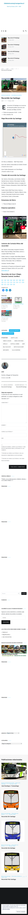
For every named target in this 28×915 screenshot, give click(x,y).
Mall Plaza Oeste (7, 346)
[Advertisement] (14, 18)
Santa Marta (6, 350)
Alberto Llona (14, 337)
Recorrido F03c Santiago (8, 879)
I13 (11, 282)
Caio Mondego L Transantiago (10, 786)
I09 (23, 280)
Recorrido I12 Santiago (6, 304)
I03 (8, 280)
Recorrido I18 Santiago (6, 316)
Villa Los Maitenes (16, 350)
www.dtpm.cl (5, 270)
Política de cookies (6, 909)
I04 (11, 280)
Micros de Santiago (5, 95)
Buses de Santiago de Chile (7, 782)
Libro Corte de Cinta (7, 637)
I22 (8, 284)
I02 (5, 280)
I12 (8, 282)
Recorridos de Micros (16, 95)
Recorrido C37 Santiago (13, 37)
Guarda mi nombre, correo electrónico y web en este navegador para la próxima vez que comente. (13, 448)
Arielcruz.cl (5, 632)
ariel (2, 100)
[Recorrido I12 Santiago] (6, 300)
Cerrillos (5, 343)
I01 (2, 280)
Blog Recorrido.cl (6, 634)
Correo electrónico (7, 431)
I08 (20, 280)
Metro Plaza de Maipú (19, 346)
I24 (11, 284)
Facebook (4, 600)
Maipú (23, 343)
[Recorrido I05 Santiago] (18, 300)
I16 (17, 282)
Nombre (3, 425)
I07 (17, 280)
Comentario (4, 402)
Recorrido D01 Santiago (8, 817)
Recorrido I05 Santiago (18, 304)
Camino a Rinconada (18, 340)
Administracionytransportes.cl (14, 3)
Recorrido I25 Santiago (7, 385)
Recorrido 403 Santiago (13, 51)
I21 (5, 284)
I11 (5, 282)
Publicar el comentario (18, 466)
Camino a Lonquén (7, 340)
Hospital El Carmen (14, 343)
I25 (14, 284)
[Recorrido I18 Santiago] (6, 313)
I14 (14, 282)
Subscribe (6, 622)
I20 (2, 284)
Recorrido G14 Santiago (8, 848)
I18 (23, 282)
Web (2, 438)
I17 (20, 282)
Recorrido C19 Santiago (13, 44)
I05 (14, 280)
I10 (2, 282)
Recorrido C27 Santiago (13, 58)
